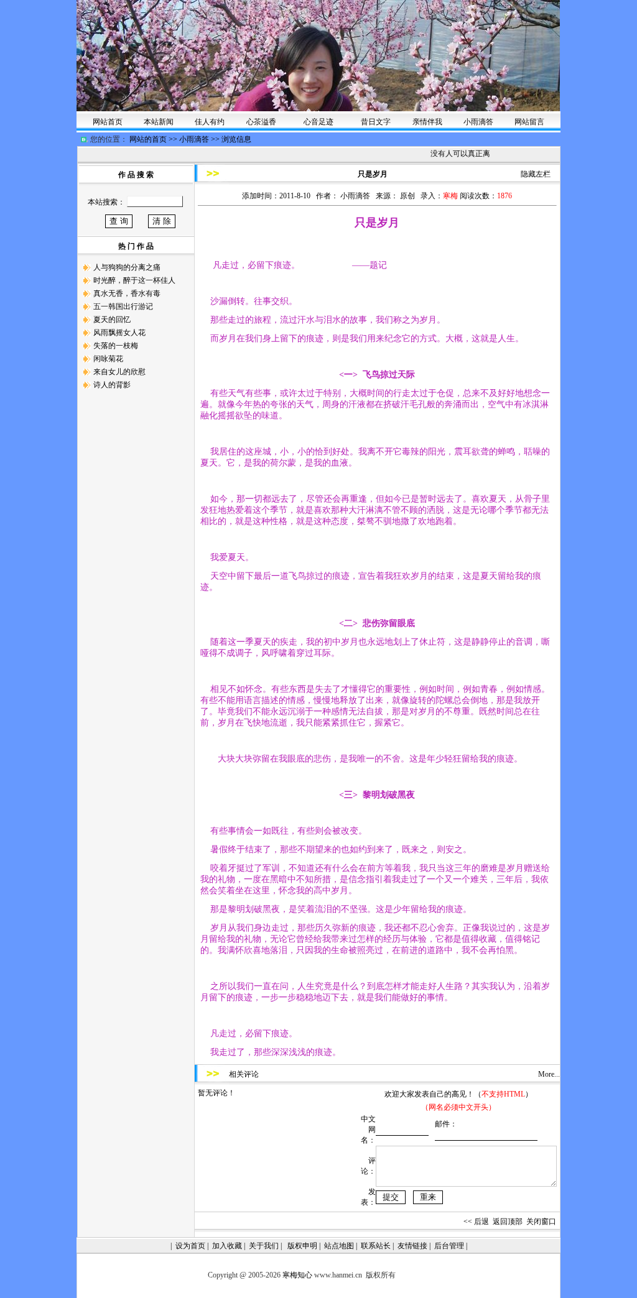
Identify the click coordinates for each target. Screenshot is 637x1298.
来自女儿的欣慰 (119, 371)
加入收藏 (227, 1245)
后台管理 (449, 1245)
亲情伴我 (427, 121)
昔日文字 (376, 121)
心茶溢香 (261, 121)
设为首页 (190, 1245)
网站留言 (529, 121)
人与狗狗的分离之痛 (126, 267)
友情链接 (412, 1245)
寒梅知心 (297, 1275)
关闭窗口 (541, 1221)
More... (549, 1074)
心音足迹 (322, 121)
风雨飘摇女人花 (119, 332)
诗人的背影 (112, 384)
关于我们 (264, 1245)
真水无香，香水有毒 (126, 293)
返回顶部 (508, 1221)
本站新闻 (159, 121)
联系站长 (376, 1245)
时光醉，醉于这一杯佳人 (134, 280)
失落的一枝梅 (115, 345)
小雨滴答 (478, 121)
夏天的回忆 (112, 319)
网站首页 (108, 121)
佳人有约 (210, 121)
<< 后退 (476, 1221)
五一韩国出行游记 (123, 306)
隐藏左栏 (536, 174)
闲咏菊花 (108, 358)
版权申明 (302, 1245)
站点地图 (339, 1245)
